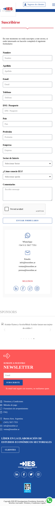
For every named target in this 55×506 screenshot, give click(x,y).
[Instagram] (38, 474)
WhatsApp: (27, 242)
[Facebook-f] (24, 474)
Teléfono (7, 92)
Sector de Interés (11, 158)
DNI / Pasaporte (10, 105)
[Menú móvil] (53, 4)
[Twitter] (31, 474)
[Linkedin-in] (17, 474)
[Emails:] (27, 253)
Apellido (7, 66)
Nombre (7, 52)
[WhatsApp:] (27, 235)
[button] (4, 330)
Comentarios (9, 184)
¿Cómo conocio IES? (13, 171)
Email (5, 79)
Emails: (27, 259)
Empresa (7, 145)
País (5, 118)
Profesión (7, 132)
